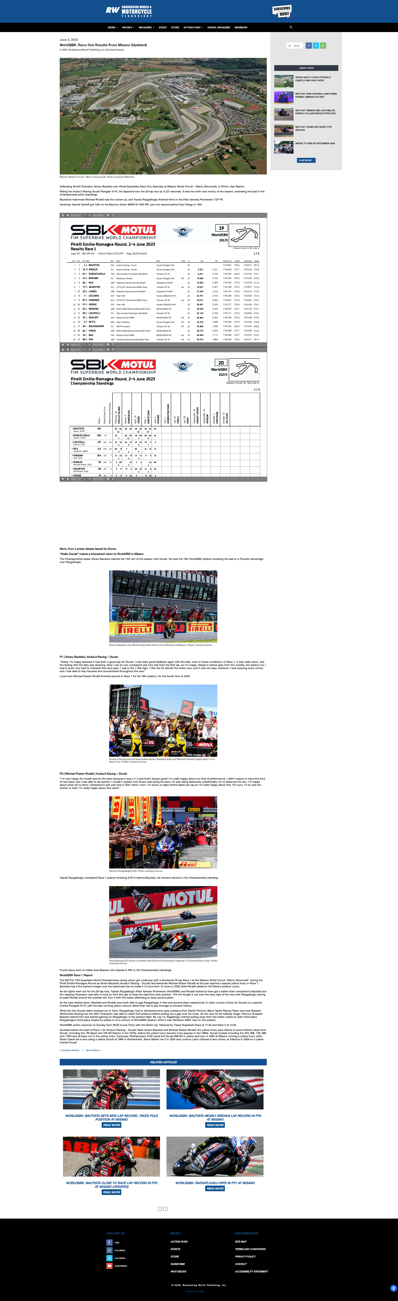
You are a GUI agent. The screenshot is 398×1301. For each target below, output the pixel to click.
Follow (159, 1250)
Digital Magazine (219, 27)
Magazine (145, 27)
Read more (111, 1125)
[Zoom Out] (84, 215)
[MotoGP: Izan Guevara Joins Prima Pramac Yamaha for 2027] (284, 97)
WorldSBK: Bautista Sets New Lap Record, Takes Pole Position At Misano (111, 1117)
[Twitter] (316, 45)
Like (161, 1243)
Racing (127, 27)
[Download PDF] (108, 215)
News (111, 27)
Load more (305, 160)
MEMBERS (241, 27)
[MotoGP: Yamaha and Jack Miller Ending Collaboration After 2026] (284, 114)
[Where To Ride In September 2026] (284, 147)
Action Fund (192, 27)
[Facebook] (309, 45)
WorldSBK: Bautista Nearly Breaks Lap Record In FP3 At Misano (215, 1117)
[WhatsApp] (323, 45)
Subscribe (158, 1266)
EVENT (163, 27)
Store (175, 27)
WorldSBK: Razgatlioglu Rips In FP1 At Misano (215, 1183)
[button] (291, 27)
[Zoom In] (89, 215)
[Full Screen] (113, 215)
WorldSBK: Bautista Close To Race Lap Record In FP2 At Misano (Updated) (111, 1184)
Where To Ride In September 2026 (315, 143)
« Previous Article (69, 1050)
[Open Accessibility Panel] (393, 1288)
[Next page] (67, 215)
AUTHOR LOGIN (195, 1291)
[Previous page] (62, 215)
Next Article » (93, 1050)
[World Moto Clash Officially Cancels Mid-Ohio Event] (284, 81)
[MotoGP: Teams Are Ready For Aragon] (284, 131)
